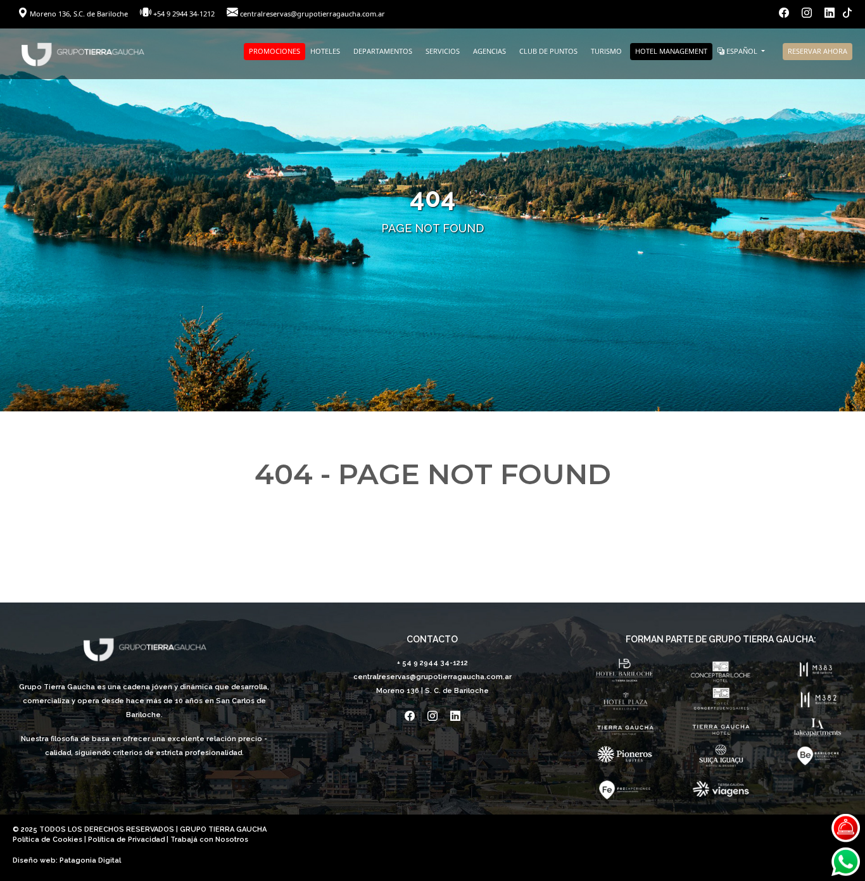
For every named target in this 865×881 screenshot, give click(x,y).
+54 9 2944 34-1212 (184, 13)
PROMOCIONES (274, 51)
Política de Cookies (47, 839)
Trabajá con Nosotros (209, 839)
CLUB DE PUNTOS (548, 51)
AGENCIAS (489, 51)
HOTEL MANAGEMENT (671, 51)
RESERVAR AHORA (817, 51)
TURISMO (606, 51)
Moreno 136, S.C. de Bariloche (79, 13)
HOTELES (325, 51)
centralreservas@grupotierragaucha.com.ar (312, 13)
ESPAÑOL (741, 51)
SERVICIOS (443, 51)
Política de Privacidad (126, 839)
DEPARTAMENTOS (382, 51)
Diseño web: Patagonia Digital (67, 860)
